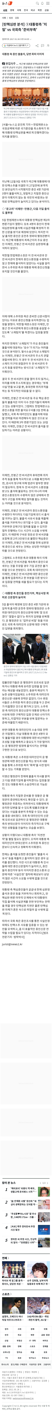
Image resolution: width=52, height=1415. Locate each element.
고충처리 (47, 1364)
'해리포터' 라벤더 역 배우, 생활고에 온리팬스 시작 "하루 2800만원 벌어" (23, 1192)
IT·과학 (32, 1340)
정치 (6, 1329)
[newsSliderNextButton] (47, 1183)
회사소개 (5, 1364)
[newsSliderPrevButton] (40, 1183)
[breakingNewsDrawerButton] (42, 3)
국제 (45, 1329)
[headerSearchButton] (37, 3)
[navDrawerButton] (48, 3)
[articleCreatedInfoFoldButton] (30, 39)
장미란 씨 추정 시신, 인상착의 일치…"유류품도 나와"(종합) (24, 1242)
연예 (4, 1258)
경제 (32, 1329)
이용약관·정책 (35, 1364)
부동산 (19, 1340)
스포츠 (6, 1294)
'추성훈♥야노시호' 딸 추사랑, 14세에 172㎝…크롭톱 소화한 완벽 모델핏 (23, 1217)
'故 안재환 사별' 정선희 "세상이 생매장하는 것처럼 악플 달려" (24, 1204)
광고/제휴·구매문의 (19, 1364)
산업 (6, 1340)
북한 (32, 1335)
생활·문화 (6, 1346)
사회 (4, 18)
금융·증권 (45, 1335)
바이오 (45, 1340)
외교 (19, 1335)
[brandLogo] (7, 3)
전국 (6, 1335)
